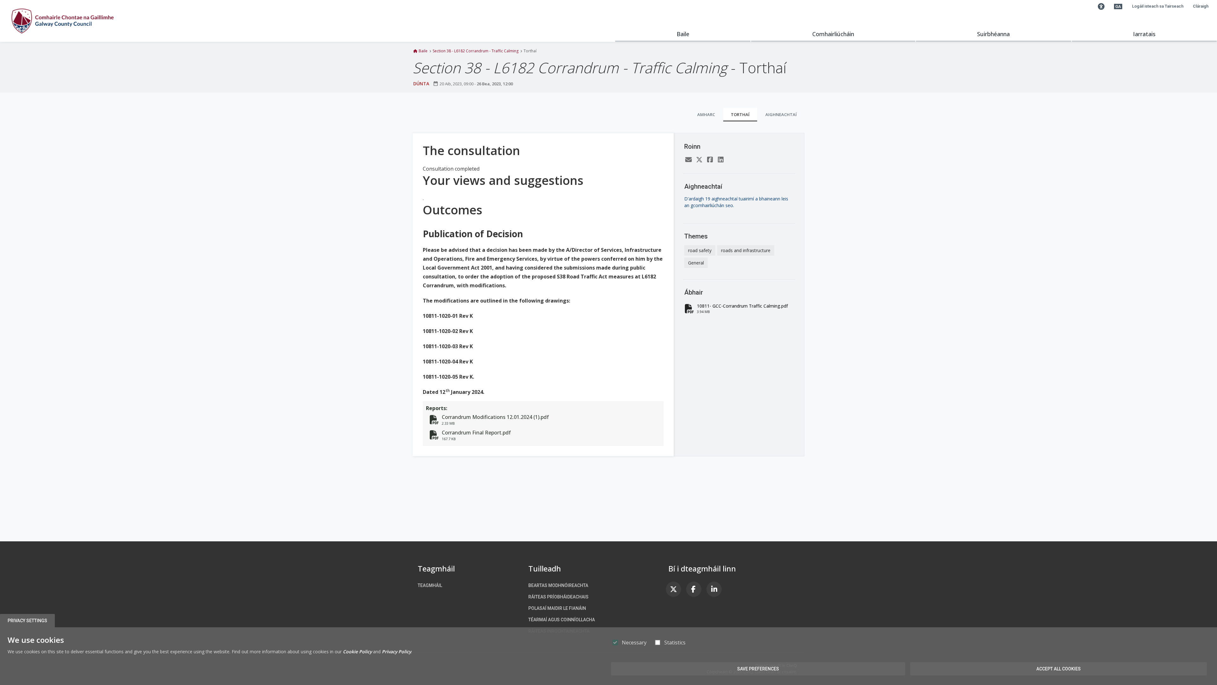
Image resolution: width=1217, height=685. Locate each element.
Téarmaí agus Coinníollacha (561, 619)
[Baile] (62, 21)
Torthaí (740, 114)
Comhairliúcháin (833, 34)
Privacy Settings (27, 620)
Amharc (706, 114)
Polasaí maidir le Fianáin (557, 608)
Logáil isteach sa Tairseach (1157, 6)
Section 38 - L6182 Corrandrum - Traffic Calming (475, 51)
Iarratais (1144, 34)
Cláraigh (1200, 6)
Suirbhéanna (993, 34)
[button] (1101, 6)
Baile (683, 34)
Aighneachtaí (781, 114)
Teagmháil (430, 585)
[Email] (688, 159)
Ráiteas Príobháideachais (558, 596)
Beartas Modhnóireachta (558, 585)
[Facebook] (710, 159)
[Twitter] (699, 159)
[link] (673, 589)
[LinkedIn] (721, 159)
